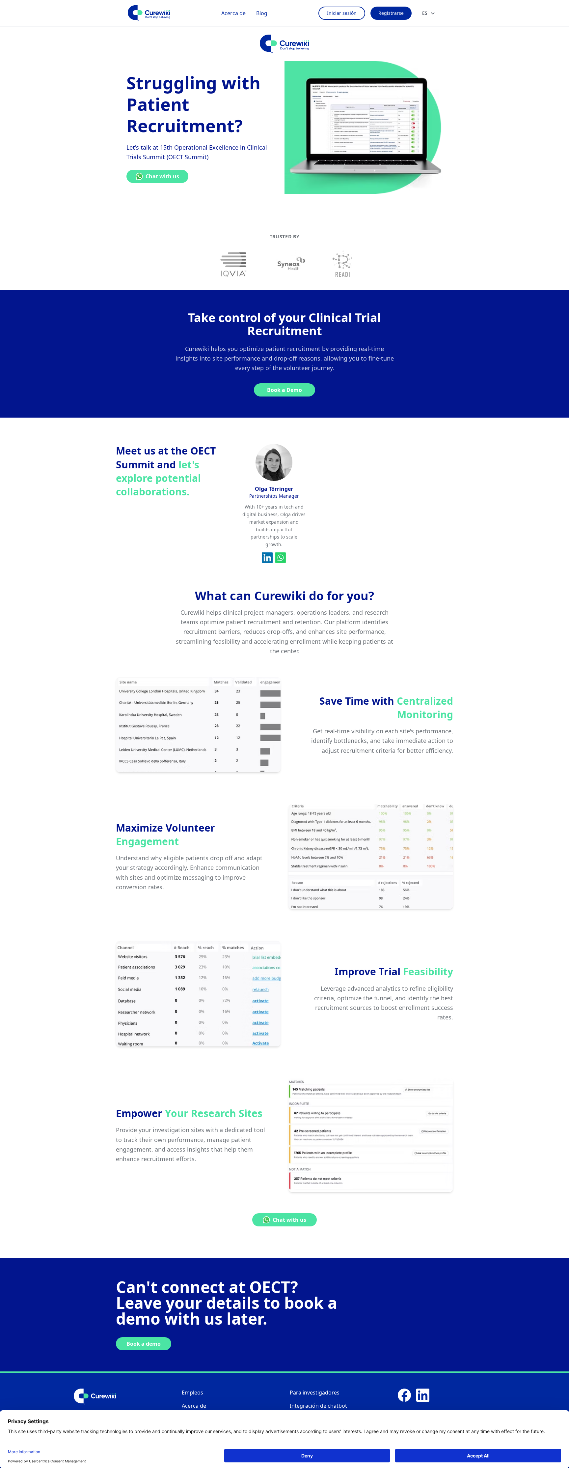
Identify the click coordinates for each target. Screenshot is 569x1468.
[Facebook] (404, 1395)
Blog (261, 13)
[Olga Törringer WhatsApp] (280, 557)
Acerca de (233, 13)
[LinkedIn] (422, 1395)
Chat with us (162, 176)
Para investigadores (314, 1392)
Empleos (192, 1392)
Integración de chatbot (318, 1405)
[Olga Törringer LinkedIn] (267, 557)
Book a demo (143, 1343)
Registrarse (391, 13)
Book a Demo (284, 390)
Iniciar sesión (342, 13)
